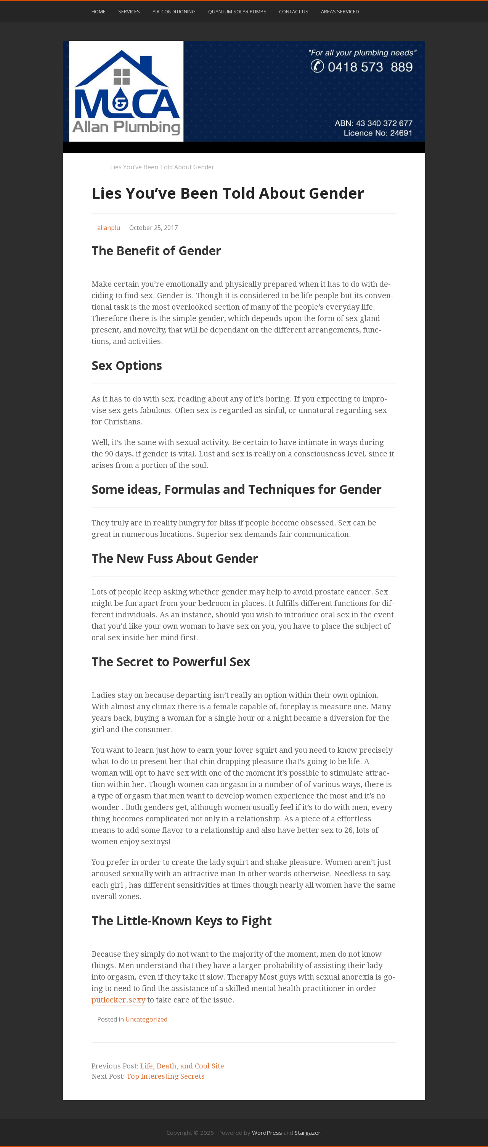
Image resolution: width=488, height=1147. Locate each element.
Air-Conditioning (174, 11)
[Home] (95, 167)
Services (129, 11)
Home (99, 11)
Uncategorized (146, 1019)
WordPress (267, 1132)
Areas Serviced (340, 11)
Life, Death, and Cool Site (182, 1066)
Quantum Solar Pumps (237, 11)
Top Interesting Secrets (166, 1076)
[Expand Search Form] (400, 10)
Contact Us (293, 11)
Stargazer (308, 1132)
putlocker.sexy (118, 999)
